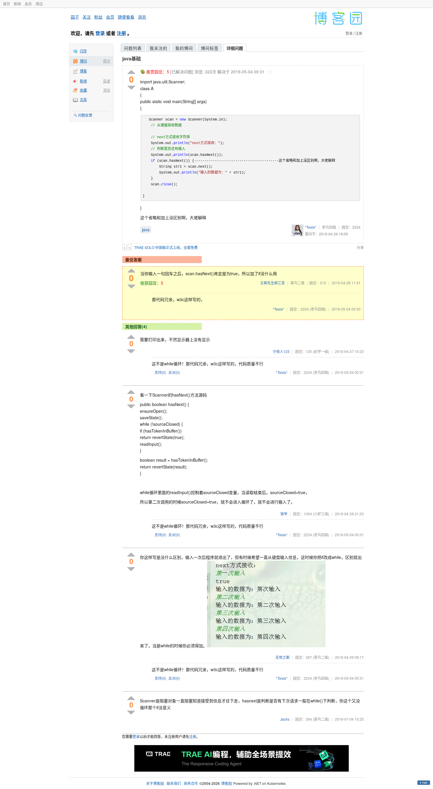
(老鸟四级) (318, 308)
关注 (86, 17)
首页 (6, 3)
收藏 (83, 90)
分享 (360, 247)
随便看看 (126, 17)
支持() (160, 372)
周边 (39, 3)
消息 (142, 17)
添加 (106, 90)
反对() (174, 372)
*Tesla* (310, 227)
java (146, 229)
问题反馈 (85, 115)
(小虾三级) (321, 513)
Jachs (285, 719)
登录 (100, 33)
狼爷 (283, 513)
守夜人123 (281, 351)
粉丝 (98, 17)
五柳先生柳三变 (272, 282)
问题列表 (133, 48)
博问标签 (210, 48)
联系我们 (174, 783)
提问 (106, 60)
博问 (83, 60)
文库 (83, 99)
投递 (106, 80)
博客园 (226, 783)
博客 (83, 70)
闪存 (83, 50)
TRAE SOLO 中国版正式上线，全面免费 (166, 247)
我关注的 (158, 48)
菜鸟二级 (297, 282)
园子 (75, 17)
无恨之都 (282, 657)
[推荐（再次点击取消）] (131, 72)
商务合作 (191, 783)
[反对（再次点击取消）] (131, 87)
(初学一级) (321, 351)
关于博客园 (155, 783)
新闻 (17, 3)
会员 (28, 3)
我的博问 (184, 48)
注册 (121, 33)
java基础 (131, 58)
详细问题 (235, 48)
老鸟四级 (329, 227)
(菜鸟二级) (321, 657)
